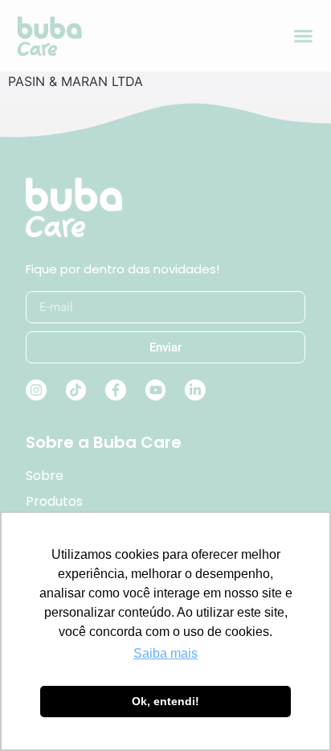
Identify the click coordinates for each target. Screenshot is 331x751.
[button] (303, 36)
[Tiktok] (76, 390)
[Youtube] (155, 390)
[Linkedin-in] (195, 390)
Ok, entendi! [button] (165, 701)
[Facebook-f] (115, 390)
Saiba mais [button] (165, 653)
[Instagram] (36, 390)
